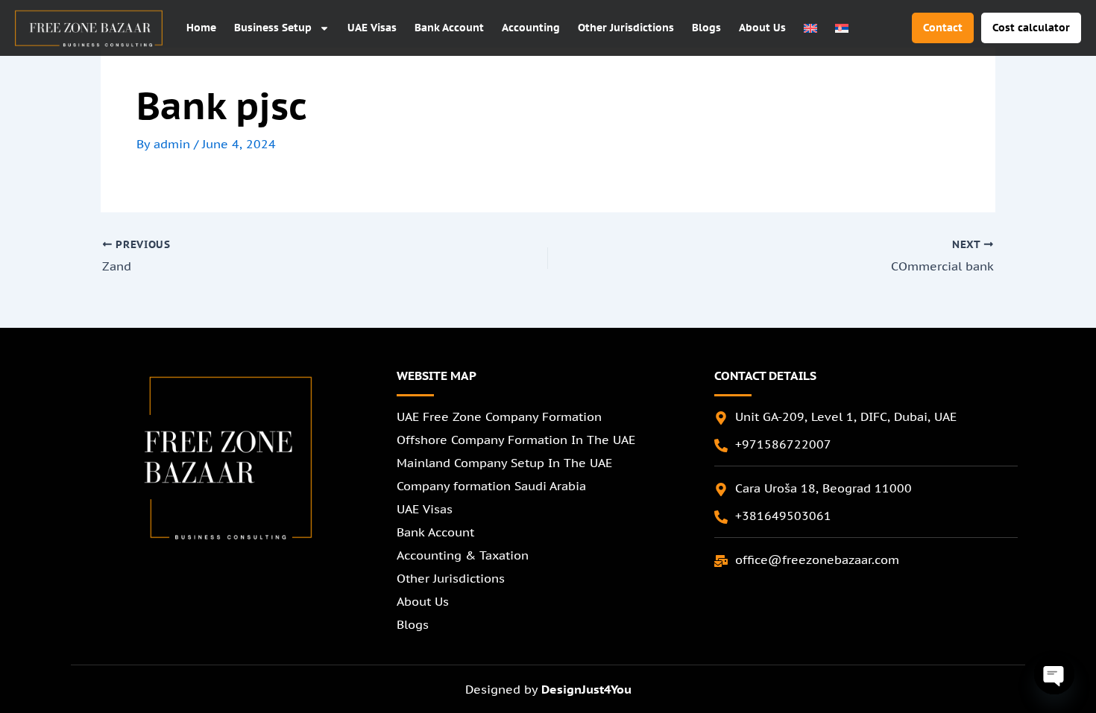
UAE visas (372, 27)
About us (762, 27)
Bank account (449, 27)
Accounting (531, 27)
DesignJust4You (586, 689)
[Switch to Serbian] (841, 28)
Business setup (273, 27)
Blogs (706, 27)
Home (201, 27)
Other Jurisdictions (626, 27)
